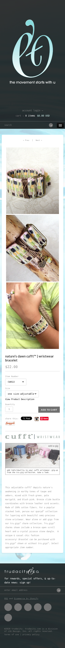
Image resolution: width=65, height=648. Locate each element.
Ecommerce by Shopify (26, 598)
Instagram (47, 607)
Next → (39, 140)
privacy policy (31, 634)
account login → (32, 110)
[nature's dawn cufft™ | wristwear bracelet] (32, 180)
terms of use (11, 634)
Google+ (38, 607)
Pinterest (28, 607)
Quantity (10, 404)
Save (46, 418)
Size (7, 388)
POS (6, 598)
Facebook (8, 607)
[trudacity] (32, 11)
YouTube (8, 617)
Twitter (18, 607)
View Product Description (19, 399)
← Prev (26, 140)
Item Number (12, 376)
